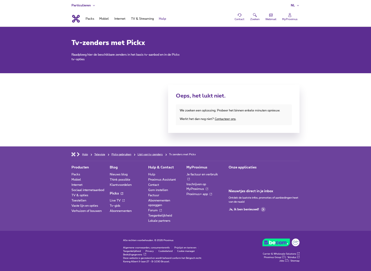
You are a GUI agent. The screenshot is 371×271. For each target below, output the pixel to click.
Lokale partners (159, 220)
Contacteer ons (225, 119)
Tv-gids (115, 205)
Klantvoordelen (121, 184)
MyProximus (196, 167)
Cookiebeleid (165, 251)
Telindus (291, 257)
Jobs (281, 261)
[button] (295, 5)
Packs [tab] (90, 18)
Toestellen (78, 200)
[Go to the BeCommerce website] (281, 243)
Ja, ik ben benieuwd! (244, 209)
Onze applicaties (243, 167)
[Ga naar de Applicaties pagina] (232, 175)
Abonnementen (121, 210)
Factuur (153, 195)
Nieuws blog (119, 174)
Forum (153, 210)
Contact (153, 184)
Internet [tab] (119, 18)
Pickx (115, 193)
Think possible (120, 179)
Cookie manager (186, 251)
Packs (75, 174)
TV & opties (79, 195)
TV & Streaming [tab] (142, 18)
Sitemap (295, 261)
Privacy (150, 251)
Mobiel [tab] (104, 18)
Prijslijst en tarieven (185, 247)
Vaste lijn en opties (84, 205)
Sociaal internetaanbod (87, 190)
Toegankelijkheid (160, 215)
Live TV (115, 200)
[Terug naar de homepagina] (75, 19)
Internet (77, 184)
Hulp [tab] (162, 18)
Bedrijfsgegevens (133, 254)
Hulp (151, 174)
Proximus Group (272, 257)
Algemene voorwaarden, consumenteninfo (146, 247)
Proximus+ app (197, 194)
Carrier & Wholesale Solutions (279, 254)
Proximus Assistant (162, 179)
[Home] (73, 154)
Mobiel (76, 179)
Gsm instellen (158, 190)
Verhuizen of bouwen (86, 210)
